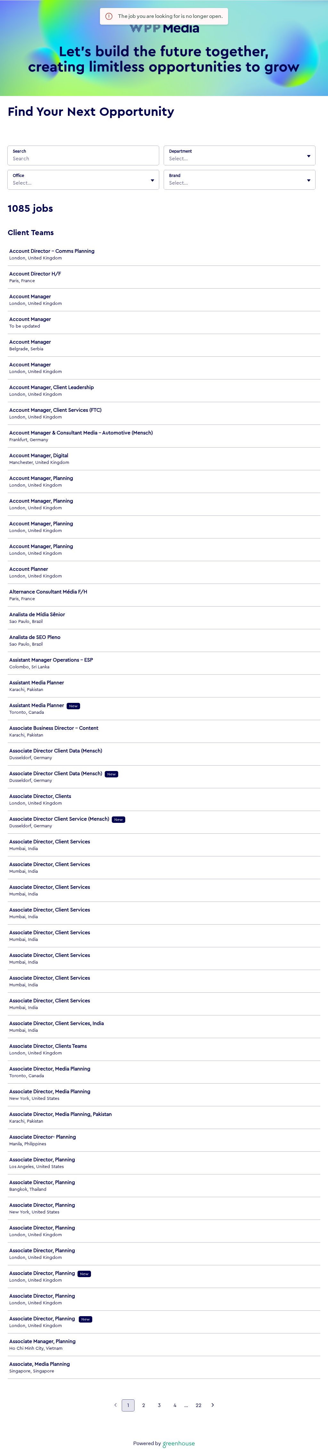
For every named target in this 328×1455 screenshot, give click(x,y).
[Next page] (213, 1406)
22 (198, 1405)
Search (19, 151)
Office (18, 175)
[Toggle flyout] (309, 156)
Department (180, 151)
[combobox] (169, 158)
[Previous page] (115, 1406)
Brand (174, 175)
